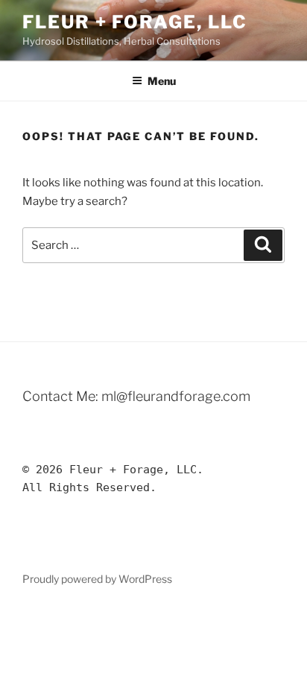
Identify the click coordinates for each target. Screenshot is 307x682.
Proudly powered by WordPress (97, 578)
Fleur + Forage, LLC (134, 22)
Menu (162, 81)
